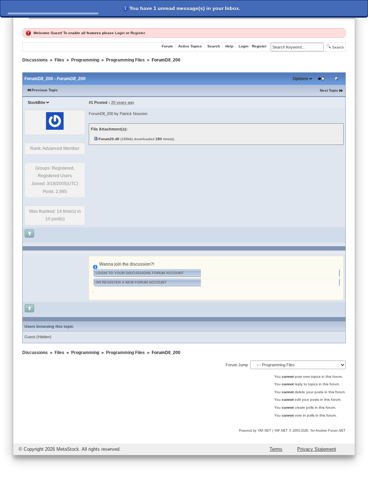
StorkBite (36, 102)
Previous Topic (45, 90)
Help (229, 46)
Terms (276, 449)
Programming (85, 60)
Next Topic (329, 90)
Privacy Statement (316, 449)
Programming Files (125, 60)
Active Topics (190, 46)
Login (120, 33)
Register (137, 33)
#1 (91, 102)
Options (300, 78)
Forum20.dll (108, 139)
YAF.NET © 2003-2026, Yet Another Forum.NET (310, 430)
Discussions (35, 60)
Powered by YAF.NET (255, 430)
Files (59, 60)
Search (213, 46)
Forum (167, 46)
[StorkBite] (55, 128)
